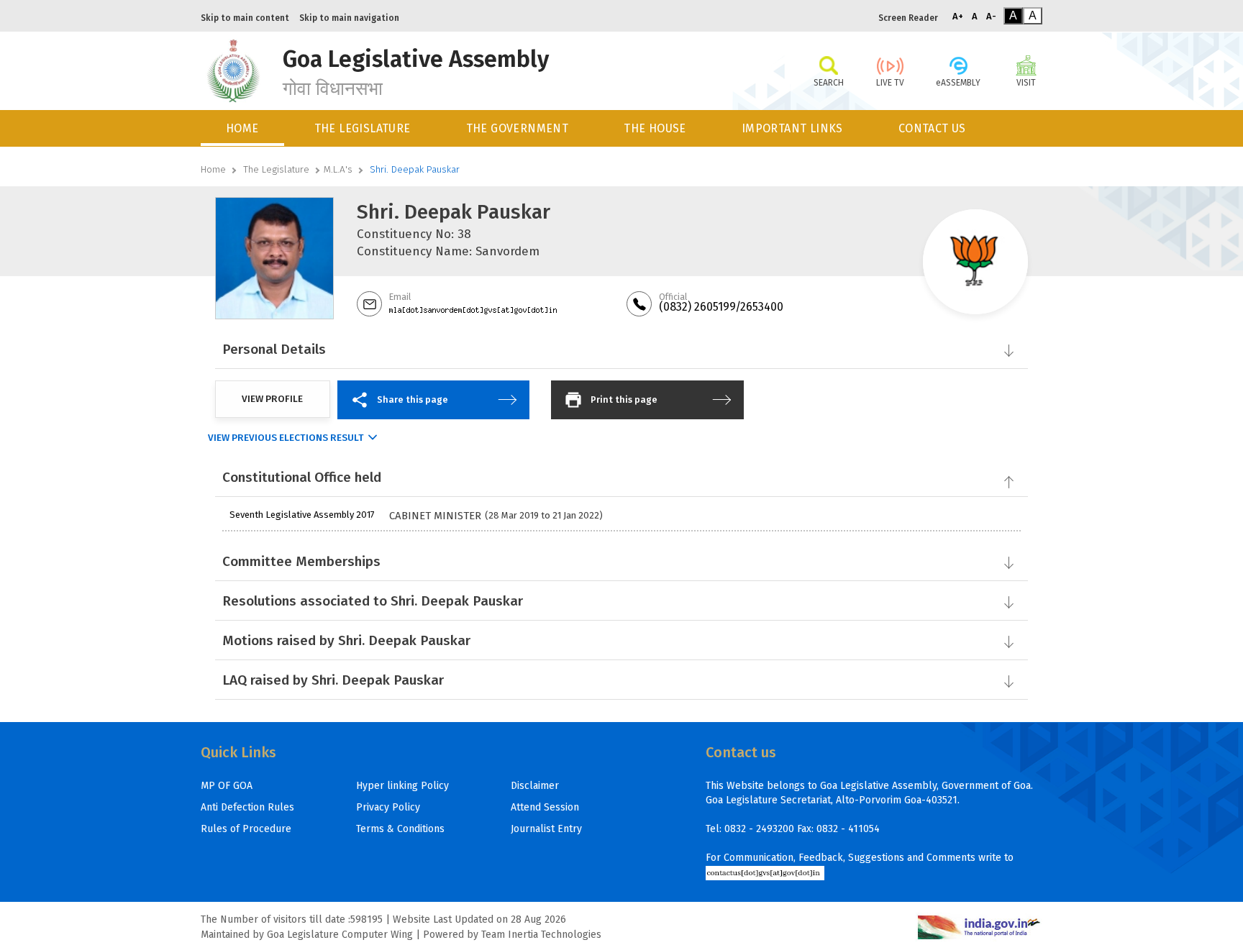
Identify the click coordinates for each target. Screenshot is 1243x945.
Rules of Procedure (246, 829)
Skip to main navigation (349, 18)
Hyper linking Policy (402, 786)
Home (213, 169)
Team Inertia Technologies (541, 934)
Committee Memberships (301, 561)
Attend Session (545, 807)
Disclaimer (535, 786)
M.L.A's (338, 169)
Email (400, 296)
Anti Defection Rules (247, 807)
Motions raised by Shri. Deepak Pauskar (346, 640)
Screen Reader (908, 18)
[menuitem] (243, 128)
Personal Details (274, 349)
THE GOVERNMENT (517, 128)
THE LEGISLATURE (362, 128)
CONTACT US (932, 128)
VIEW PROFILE (272, 399)
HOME (242, 128)
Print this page (624, 399)
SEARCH (829, 83)
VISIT (1026, 83)
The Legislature (276, 169)
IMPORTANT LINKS (792, 128)
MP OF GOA (226, 786)
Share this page (412, 399)
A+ (957, 16)
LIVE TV (890, 83)
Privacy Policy (388, 807)
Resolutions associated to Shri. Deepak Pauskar (372, 601)
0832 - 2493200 (759, 829)
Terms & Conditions (400, 829)
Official (673, 296)
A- (991, 16)
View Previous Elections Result (286, 438)
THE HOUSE (655, 128)
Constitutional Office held (301, 477)
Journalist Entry (546, 829)
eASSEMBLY (958, 83)
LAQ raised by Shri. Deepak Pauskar (333, 680)
